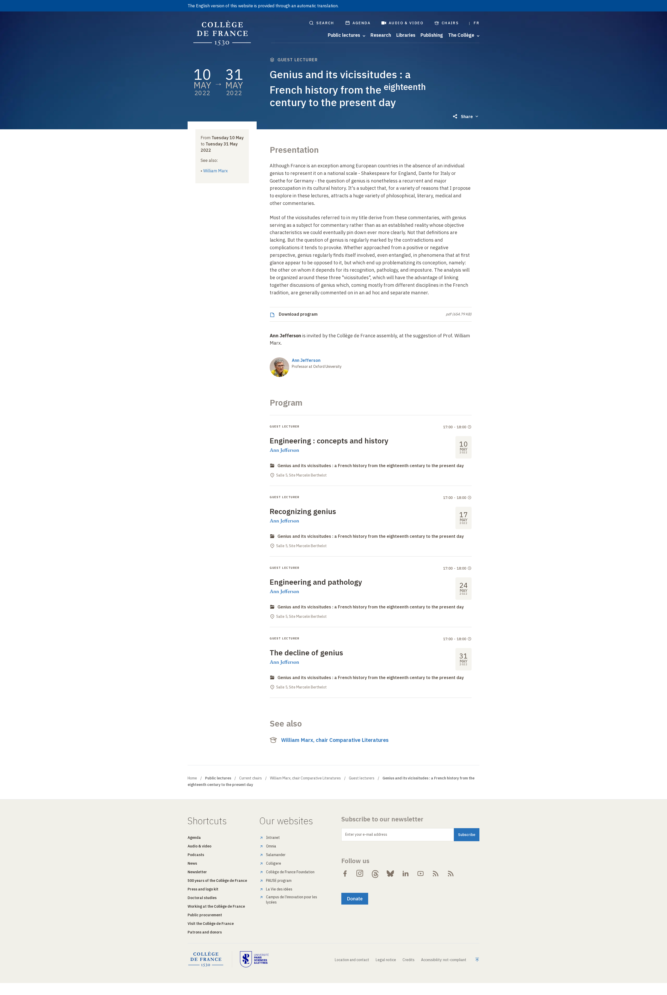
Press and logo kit (203, 889)
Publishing (432, 35)
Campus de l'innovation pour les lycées (291, 900)
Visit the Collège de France (211, 923)
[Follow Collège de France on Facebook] (345, 873)
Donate (355, 899)
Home (192, 778)
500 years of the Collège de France (217, 880)
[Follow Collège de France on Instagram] (360, 873)
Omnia (271, 846)
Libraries (405, 35)
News (192, 863)
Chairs (450, 23)
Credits (409, 959)
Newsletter (197, 872)
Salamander (276, 854)
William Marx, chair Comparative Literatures (334, 739)
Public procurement (205, 915)
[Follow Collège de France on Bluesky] (390, 873)
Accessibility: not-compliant (443, 959)
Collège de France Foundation (290, 872)
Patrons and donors (205, 932)
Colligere (273, 863)
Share (467, 116)
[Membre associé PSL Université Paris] (254, 959)
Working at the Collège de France (216, 906)
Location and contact (352, 959)
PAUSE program (279, 880)
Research (380, 35)
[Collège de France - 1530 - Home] (222, 33)
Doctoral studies (202, 897)
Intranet (273, 837)
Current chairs (250, 778)
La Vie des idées (279, 889)
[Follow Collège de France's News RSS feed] (435, 873)
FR (476, 23)
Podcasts (196, 854)
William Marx (215, 170)
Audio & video (406, 23)
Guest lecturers (361, 778)
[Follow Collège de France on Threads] (375, 873)
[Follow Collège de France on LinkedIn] (405, 873)
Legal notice (386, 959)
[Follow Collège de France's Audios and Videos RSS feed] (450, 873)
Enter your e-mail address (366, 834)
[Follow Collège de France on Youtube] (420, 873)
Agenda (361, 23)
